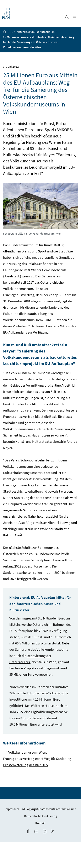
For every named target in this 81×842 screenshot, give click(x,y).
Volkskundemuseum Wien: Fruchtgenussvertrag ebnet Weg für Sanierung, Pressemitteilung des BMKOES (37, 758)
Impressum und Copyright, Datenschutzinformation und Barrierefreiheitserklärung (40, 812)
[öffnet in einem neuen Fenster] (28, 831)
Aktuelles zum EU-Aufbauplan (36, 32)
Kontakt (40, 823)
